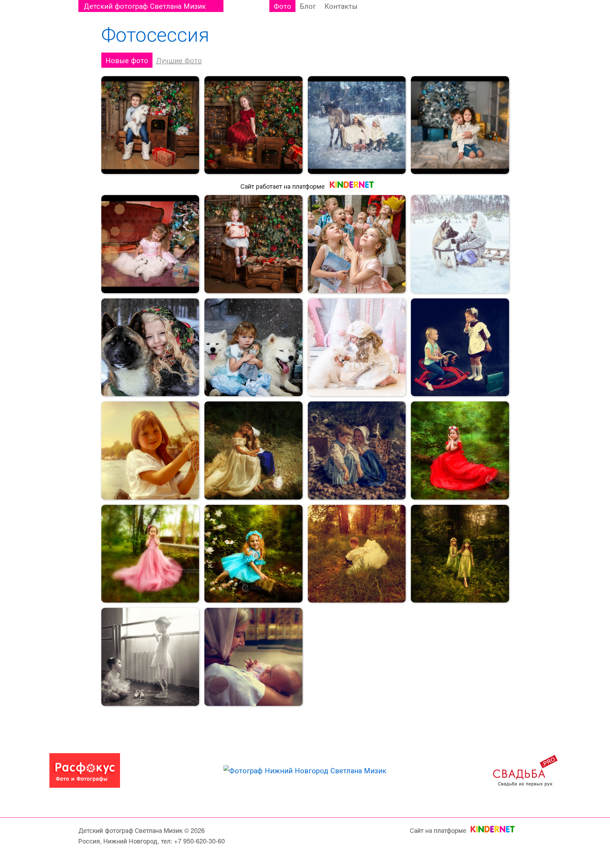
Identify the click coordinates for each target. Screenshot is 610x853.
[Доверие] (150, 347)
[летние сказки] (253, 554)
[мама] (253, 450)
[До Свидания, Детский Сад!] (357, 244)
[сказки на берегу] (357, 450)
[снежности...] (357, 347)
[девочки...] (150, 657)
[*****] (150, 125)
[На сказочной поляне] (460, 554)
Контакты (341, 6)
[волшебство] (253, 125)
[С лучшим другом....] (357, 554)
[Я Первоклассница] (460, 347)
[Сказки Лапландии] (357, 125)
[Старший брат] (460, 125)
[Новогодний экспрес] (253, 244)
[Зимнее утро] (460, 244)
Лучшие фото (179, 60)
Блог (308, 6)
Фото (282, 6)
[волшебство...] (460, 450)
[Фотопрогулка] (150, 450)
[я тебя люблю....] (150, 244)
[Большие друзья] (253, 347)
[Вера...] (253, 657)
